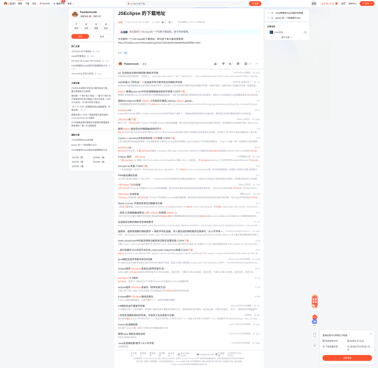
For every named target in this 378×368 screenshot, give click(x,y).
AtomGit (46, 3)
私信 (102, 36)
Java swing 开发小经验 (86, 73)
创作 (367, 3)
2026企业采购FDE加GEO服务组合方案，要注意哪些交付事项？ (90, 89)
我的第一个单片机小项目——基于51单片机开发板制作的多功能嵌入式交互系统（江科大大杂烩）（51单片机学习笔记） (91, 98)
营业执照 (238, 361)
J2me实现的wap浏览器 (82, 139)
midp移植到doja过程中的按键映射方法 (89, 67)
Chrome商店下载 (182, 361)
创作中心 (352, 3)
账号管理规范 (195, 361)
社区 (34, 3)
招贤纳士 (143, 354)
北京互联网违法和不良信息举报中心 (231, 358)
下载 (27, 3)
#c (125, 52)
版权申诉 (218, 361)
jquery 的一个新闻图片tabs (84, 145)
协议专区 (171, 354)
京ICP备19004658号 (166, 358)
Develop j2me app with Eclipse (90, 60)
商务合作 (152, 354)
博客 (20, 3)
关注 (144, 64)
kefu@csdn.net (206, 354)
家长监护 (140, 361)
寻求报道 (162, 354)
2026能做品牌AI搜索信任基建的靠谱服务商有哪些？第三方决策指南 (90, 124)
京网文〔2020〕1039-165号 (187, 358)
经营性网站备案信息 (208, 358)
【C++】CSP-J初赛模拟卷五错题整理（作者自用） (90, 108)
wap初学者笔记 (82, 56)
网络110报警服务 (151, 361)
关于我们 (134, 354)
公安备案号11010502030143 (145, 358)
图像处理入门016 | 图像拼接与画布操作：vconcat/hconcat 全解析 (90, 116)
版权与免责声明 (208, 361)
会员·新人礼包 (328, 3)
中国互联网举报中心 (167, 361)
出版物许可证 (228, 361)
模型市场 (60, 3)
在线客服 (221, 354)
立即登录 (347, 358)
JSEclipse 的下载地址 (85, 51)
